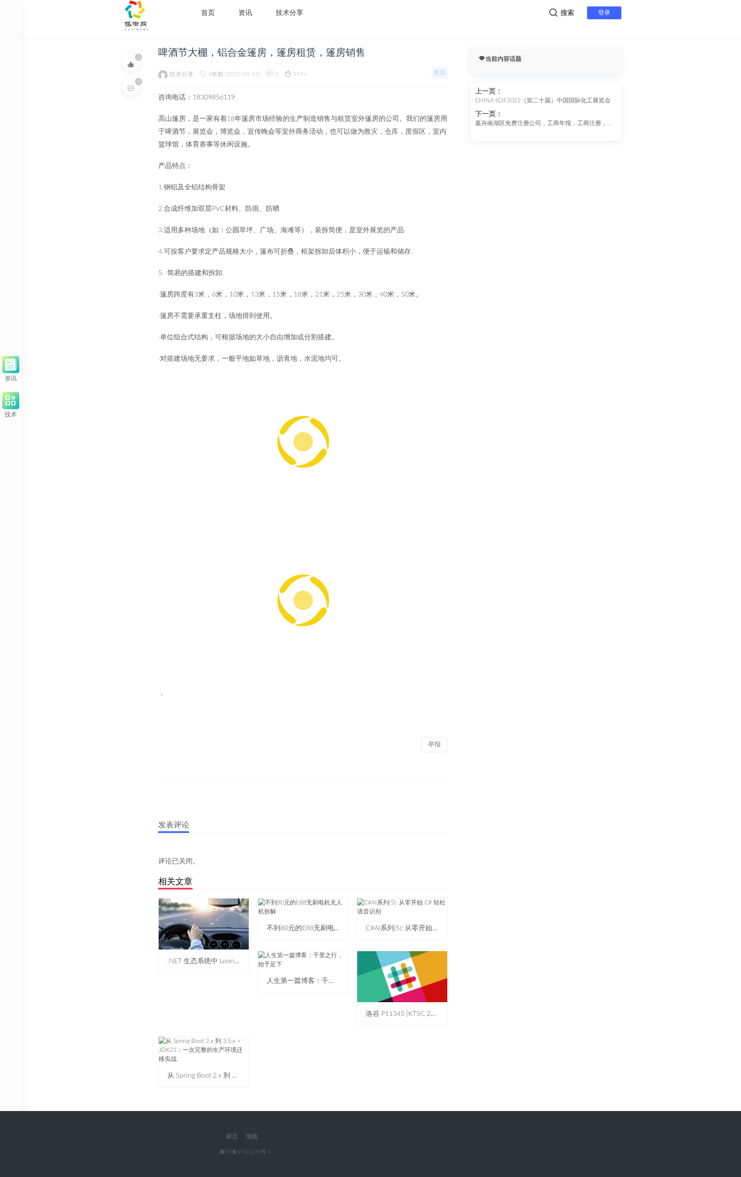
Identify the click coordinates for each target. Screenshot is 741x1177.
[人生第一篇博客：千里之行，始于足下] (303, 960)
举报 (434, 744)
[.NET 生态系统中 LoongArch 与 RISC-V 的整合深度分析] (204, 924)
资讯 (245, 12)
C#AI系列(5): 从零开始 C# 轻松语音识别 (425, 928)
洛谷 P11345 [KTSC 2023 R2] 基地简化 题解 (432, 1013)
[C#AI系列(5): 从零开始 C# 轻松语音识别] (402, 907)
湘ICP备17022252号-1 (245, 1151)
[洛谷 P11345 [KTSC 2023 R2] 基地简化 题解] (402, 976)
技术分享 (289, 12)
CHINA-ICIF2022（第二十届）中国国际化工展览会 (543, 101)
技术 (11, 413)
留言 (232, 1137)
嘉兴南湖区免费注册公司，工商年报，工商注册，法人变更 (544, 124)
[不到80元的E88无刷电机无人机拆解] (303, 907)
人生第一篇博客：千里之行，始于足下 (325, 980)
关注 (440, 73)
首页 (208, 12)
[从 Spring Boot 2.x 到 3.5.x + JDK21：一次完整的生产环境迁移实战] (204, 1050)
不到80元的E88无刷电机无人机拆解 (321, 928)
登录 (604, 13)
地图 (252, 1137)
